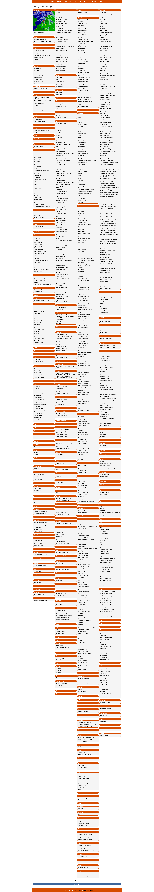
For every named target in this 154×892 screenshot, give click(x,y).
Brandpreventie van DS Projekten (107, 149)
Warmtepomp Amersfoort (83, 303)
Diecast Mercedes (60, 463)
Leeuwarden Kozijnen (82, 378)
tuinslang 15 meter (82, 133)
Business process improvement (84, 541)
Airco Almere (59, 685)
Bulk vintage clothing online (106, 593)
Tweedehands (37, 86)
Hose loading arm (82, 499)
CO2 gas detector (82, 552)
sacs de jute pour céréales (83, 557)
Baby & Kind (103, 429)
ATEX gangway (81, 480)
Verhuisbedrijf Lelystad (105, 104)
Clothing (102, 589)
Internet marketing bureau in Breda (85, 41)
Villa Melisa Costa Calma (39, 75)
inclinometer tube (37, 152)
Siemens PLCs (103, 691)
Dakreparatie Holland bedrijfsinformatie (108, 239)
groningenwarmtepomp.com (84, 314)
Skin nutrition (37, 324)
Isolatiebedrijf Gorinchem (105, 254)
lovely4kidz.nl (103, 434)
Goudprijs (58, 561)
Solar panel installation (83, 61)
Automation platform (60, 142)
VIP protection (37, 468)
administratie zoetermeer (105, 353)
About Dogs (102, 26)
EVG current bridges (82, 481)
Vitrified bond (59, 137)
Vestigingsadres (81, 88)
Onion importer (103, 644)
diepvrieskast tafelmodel (83, 711)
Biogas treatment (81, 588)
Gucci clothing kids (104, 305)
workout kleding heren (38, 375)
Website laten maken (82, 34)
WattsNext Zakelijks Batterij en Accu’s (108, 394)
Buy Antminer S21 (104, 329)
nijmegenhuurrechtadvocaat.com (63, 296)
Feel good (102, 37)
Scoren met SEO (81, 140)
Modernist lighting (60, 534)
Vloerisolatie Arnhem (104, 416)
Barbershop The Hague (39, 146)
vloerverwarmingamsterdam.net (84, 352)
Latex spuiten (59, 602)
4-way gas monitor (82, 669)
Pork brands (102, 641)
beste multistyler (37, 582)
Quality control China (82, 546)
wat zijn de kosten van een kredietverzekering (109, 537)
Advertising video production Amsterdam (42, 284)
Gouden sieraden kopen (83, 508)
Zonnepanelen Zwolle (82, 356)
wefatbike (80, 173)
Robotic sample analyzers (61, 224)
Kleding (35, 366)
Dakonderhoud (59, 440)
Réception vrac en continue (40, 154)
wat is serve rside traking (105, 506)
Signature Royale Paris (83, 128)
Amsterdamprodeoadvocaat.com (85, 834)
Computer (58, 656)
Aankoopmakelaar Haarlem (106, 547)
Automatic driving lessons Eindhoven (64, 17)
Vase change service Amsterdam (63, 484)
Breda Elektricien (59, 645)
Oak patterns (80, 267)
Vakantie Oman (59, 104)
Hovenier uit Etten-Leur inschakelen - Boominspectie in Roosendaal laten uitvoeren (65, 374)
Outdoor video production (39, 280)
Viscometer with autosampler (40, 212)
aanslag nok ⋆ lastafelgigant (84, 678)
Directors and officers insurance (85, 600)
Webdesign (80, 865)
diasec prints (36, 452)
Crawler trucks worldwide (39, 188)
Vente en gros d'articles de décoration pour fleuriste (65, 367)
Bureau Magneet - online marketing (107, 367)
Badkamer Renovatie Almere (106, 126)
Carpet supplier (59, 155)
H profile (36, 52)
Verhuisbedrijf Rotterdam (83, 287)
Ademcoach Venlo (38, 529)
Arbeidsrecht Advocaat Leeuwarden (107, 97)
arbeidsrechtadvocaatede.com (106, 142)
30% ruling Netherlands (61, 512)
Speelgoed (102, 433)
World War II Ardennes (61, 117)
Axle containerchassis (38, 262)
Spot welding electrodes (61, 209)
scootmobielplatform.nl (105, 476)
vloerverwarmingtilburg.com (62, 254)
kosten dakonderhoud (82, 227)
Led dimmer (80, 148)
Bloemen (58, 480)
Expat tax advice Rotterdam (62, 509)
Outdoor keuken (103, 35)
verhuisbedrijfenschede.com (84, 331)
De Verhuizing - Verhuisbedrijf (106, 569)
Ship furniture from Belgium (40, 255)
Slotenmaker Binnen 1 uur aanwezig (86, 260)
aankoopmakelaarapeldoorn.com (107, 140)
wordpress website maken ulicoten (85, 97)
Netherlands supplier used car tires (63, 35)
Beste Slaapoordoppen (105, 321)
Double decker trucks (104, 358)
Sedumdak (58, 490)
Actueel (57, 75)
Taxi (35, 48)
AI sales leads (81, 582)
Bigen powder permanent (83, 157)
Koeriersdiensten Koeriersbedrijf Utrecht (108, 400)
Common (80, 817)
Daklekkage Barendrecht (61, 434)
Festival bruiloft (103, 23)
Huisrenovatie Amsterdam (83, 289)
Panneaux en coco (60, 244)
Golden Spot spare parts (83, 489)
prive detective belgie (60, 171)
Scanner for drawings (82, 767)
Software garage (59, 28)
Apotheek (58, 496)
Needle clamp (81, 821)
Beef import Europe (104, 655)
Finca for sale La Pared (83, 741)
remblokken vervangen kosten (62, 45)
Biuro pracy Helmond (60, 204)
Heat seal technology (82, 825)
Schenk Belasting (104, 700)
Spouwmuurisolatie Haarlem (106, 108)
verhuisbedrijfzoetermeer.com (106, 389)
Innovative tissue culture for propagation (64, 173)
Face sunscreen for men (39, 342)
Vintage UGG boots (104, 598)
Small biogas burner (82, 533)
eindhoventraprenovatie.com (62, 292)
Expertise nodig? (103, 34)
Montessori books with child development (87, 160)
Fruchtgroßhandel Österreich (84, 447)
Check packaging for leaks (83, 823)
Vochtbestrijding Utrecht (83, 329)
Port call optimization (104, 48)
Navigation (36, 224)
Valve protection (37, 438)
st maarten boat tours (38, 79)
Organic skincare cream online (40, 121)
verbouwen (58, 600)
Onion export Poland (82, 427)
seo (57, 584)
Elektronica (80, 806)
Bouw (79, 744)
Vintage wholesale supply (105, 602)
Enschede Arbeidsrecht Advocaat (107, 101)
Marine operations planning (106, 46)
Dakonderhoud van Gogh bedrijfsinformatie (109, 245)
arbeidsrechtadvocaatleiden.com (63, 271)
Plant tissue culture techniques (40, 109)
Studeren (102, 336)
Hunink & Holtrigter (82, 222)
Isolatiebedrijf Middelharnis (84, 379)
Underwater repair (38, 417)
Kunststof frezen (81, 48)
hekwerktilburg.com (104, 113)
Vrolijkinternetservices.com (83, 99)
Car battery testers (82, 785)
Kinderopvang (59, 572)
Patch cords (58, 659)
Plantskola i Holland (82, 469)
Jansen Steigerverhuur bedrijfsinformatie (108, 241)
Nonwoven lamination (38, 386)
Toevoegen (58, 1)
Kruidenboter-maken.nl (83, 418)
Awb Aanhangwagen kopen (62, 149)
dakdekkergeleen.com (83, 396)
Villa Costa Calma (38, 540)
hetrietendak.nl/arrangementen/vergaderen (87, 456)
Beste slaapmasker (104, 79)
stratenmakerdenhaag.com (83, 323)
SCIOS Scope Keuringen (105, 396)
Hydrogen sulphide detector (84, 644)
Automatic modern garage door (84, 798)
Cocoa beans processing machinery (41, 190)
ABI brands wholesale (82, 432)
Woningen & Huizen (60, 681)
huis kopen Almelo (82, 240)
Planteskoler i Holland (83, 470)
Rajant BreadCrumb (38, 226)
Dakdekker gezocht (104, 454)
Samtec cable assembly (105, 360)
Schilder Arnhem (81, 347)
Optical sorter (37, 177)
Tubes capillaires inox (60, 193)
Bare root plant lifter (38, 168)
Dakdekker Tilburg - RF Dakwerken (63, 314)
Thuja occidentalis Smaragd (40, 107)
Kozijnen (58, 79)
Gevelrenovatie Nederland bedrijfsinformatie (109, 219)
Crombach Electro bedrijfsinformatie (107, 208)
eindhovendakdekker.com (83, 394)
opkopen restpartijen (82, 30)
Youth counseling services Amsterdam (64, 615)
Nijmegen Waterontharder (105, 391)
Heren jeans (102, 294)
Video (35, 275)
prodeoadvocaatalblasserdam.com (107, 250)
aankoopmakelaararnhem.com (106, 420)
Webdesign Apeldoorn (83, 867)
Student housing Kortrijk (39, 502)
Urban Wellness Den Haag (106, 14)
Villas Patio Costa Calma (39, 74)
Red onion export (81, 428)
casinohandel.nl (81, 693)
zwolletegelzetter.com (82, 390)
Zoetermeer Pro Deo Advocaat (106, 261)
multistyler (80, 812)
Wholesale (36, 509)
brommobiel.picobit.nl (104, 445)
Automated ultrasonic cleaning (40, 39)
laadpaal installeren (60, 37)
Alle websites (94, 1)
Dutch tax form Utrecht (61, 511)
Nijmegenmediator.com (105, 571)
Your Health (102, 28)
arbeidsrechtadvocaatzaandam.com (107, 285)
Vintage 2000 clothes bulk (105, 595)
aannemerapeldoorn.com (105, 580)
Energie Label (81, 871)
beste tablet (80, 808)
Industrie (58, 666)
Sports (57, 591)
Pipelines (58, 397)
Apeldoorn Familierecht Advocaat (107, 131)
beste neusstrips (103, 680)
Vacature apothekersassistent (106, 43)
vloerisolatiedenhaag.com (83, 338)
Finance (58, 507)
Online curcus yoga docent (105, 338)
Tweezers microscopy (60, 249)
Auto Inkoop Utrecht (104, 124)
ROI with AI (80, 573)
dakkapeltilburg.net (104, 385)
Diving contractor (59, 225)
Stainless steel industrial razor (84, 683)
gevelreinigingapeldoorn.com (84, 360)
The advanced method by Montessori (86, 189)
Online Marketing (38, 461)
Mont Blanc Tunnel (38, 238)
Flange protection (38, 436)
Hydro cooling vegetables (61, 415)
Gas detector (80, 613)
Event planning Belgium (83, 521)
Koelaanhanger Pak (60, 151)
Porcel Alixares (37, 72)
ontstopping (36, 563)
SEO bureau (36, 59)
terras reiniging (81, 269)
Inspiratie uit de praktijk (83, 876)
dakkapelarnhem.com (82, 307)
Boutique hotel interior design (62, 540)
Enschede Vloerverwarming (106, 111)
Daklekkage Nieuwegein (61, 334)
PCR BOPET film (59, 238)
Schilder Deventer (60, 649)
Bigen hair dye (81, 155)
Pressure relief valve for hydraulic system (65, 153)
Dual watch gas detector (83, 568)
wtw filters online (59, 474)
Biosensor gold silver (82, 662)
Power (101, 719)
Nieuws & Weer (59, 90)
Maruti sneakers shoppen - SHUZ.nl (107, 296)
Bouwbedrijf (80, 291)
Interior (57, 527)
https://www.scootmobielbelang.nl (107, 478)
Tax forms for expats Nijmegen (62, 514)
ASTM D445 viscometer (39, 217)
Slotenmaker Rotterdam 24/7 (84, 253)
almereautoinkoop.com (61, 262)
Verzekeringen (59, 97)
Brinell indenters (81, 746)
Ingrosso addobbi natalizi (39, 488)
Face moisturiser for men (39, 311)
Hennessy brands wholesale (84, 436)
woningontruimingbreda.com (84, 392)
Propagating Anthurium (39, 110)
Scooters (102, 459)
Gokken (80, 687)
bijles (57, 550)
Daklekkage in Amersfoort (61, 432)
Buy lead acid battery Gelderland (85, 783)
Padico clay (80, 168)
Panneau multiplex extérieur (62, 245)
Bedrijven (102, 525)
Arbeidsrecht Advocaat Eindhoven (107, 95)
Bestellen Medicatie (82, 162)
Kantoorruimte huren (82, 54)
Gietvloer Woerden (104, 573)
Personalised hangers (60, 355)
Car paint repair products (83, 778)
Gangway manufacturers (83, 498)
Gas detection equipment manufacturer (86, 539)
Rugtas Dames (81, 144)
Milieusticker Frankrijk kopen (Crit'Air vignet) (65, 46)
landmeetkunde (103, 373)
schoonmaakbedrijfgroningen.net (85, 309)
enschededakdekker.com (83, 311)
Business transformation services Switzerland (87, 526)
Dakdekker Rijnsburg (82, 273)
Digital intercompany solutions (84, 647)
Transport (36, 235)
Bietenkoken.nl (81, 416)
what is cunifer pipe (82, 151)
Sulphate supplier (38, 291)
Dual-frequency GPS (60, 242)
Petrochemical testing (38, 571)
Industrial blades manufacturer (84, 570)
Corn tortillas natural (82, 450)
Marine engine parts (38, 478)
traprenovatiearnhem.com (105, 122)
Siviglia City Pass (60, 85)
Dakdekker (58, 312)
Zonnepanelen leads (38, 463)
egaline (101, 542)
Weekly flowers (59, 482)
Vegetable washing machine (40, 179)
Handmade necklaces (60, 390)
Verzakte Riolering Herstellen (84, 732)
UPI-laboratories (103, 66)
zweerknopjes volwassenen (106, 314)
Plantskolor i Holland (82, 467)
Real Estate (80, 735)
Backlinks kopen (81, 74)
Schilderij (102, 728)
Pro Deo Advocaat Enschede (106, 560)
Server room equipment (61, 658)
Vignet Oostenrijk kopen (61, 41)
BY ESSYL (102, 301)
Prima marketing (103, 364)
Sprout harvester (37, 175)
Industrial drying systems (83, 617)
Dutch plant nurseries (82, 472)
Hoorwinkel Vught (82, 200)
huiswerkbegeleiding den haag (62, 552)
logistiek (36, 569)
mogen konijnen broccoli (83, 465)
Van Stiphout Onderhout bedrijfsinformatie (109, 228)
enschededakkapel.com (61, 265)
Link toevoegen (76, 880)
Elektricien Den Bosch (105, 374)
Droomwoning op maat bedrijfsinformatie (108, 227)
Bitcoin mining (103, 327)
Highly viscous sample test (83, 586)
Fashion (58, 353)
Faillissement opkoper (82, 23)
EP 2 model (58, 668)
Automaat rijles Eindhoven (61, 21)
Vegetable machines (60, 413)
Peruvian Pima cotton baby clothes (41, 300)
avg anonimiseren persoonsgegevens (64, 127)
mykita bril (102, 83)
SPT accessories (37, 193)
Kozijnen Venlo (103, 248)
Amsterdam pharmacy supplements (63, 498)
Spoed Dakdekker (60, 454)
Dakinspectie (81, 271)
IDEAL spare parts (60, 187)
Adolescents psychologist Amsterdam (42, 526)
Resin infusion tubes (82, 649)
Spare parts (36, 164)
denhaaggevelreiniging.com (106, 148)
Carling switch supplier (83, 544)
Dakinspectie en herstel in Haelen (63, 447)
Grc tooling (102, 371)
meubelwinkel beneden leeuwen (85, 255)
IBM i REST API (81, 667)
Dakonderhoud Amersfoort (105, 528)
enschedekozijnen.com (105, 110)
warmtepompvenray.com (83, 388)
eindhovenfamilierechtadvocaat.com (108, 558)
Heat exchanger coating (105, 492)
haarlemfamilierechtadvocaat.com (107, 102)
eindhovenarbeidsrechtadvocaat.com (86, 850)
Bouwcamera (81, 25)
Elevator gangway (82, 487)
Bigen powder (37, 306)
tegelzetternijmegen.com (83, 318)
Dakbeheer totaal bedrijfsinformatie (107, 86)
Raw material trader (38, 289)
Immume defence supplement (40, 317)
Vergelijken (102, 317)
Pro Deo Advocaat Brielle (83, 372)
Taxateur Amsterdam (82, 220)
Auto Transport (103, 576)
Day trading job (81, 562)
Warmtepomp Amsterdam (83, 296)
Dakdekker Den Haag (104, 378)
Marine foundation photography (40, 410)
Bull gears (36, 202)
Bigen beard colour (104, 677)
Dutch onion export (82, 445)
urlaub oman (36, 577)
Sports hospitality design (61, 593)
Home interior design (60, 529)
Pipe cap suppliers (38, 157)
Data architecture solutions (83, 606)
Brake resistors (103, 721)
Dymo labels (80, 36)
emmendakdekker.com (105, 166)
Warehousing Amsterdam (61, 191)
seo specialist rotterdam (61, 588)
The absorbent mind (60, 164)
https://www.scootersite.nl (105, 463)
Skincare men (37, 313)
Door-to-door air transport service (41, 260)
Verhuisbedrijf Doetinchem (105, 387)
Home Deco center (60, 81)
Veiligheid (36, 434)
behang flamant (81, 229)
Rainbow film (59, 169)
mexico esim (36, 70)
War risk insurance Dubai (83, 537)
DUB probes (58, 130)
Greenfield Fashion (104, 299)
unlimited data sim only (83, 12)
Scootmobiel (103, 472)
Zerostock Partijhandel (83, 19)
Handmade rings (59, 388)
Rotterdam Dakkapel (104, 553)
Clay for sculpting (81, 164)
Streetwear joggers (60, 595)
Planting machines (38, 166)
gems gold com (81, 510)
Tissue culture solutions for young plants (64, 177)
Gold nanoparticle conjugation (84, 653)
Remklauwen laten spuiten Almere (63, 32)
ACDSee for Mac (81, 184)
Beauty (35, 304)
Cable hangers (81, 75)
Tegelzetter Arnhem (104, 115)
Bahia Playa (36, 542)
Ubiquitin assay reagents (61, 206)
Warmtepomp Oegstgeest (83, 387)
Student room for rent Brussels (40, 501)
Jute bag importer (81, 550)
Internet (102, 504)
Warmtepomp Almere (104, 119)
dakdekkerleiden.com (60, 350)
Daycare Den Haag (60, 300)
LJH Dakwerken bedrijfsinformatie (107, 221)
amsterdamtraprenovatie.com (62, 274)
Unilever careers (81, 635)
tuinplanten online (104, 157)
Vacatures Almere (82, 59)
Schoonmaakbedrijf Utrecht (84, 350)
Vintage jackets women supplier (107, 606)
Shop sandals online (104, 675)
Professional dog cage (39, 361)
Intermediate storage (38, 155)
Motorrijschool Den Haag (61, 23)
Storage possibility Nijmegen (62, 198)
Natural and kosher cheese (106, 637)
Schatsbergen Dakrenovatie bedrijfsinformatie (110, 168)
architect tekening (104, 405)
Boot (101, 52)
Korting (35, 92)
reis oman (102, 63)
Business (80, 519)
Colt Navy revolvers (60, 207)
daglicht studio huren (38, 446)
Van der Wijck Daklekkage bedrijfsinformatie (109, 243)
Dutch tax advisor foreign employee (41, 141)
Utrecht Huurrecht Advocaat (106, 549)
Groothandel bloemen (38, 492)
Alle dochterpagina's (84, 1)
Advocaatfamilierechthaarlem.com (107, 75)
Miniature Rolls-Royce (83, 789)
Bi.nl (79, 95)
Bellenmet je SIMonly (82, 14)
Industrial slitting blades (83, 682)
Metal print (80, 769)
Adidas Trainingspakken (105, 668)
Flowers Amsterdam (82, 856)
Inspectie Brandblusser (83, 79)
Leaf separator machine (39, 197)
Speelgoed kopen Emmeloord (84, 193)
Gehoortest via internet (105, 61)
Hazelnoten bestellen (82, 124)
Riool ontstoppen (82, 729)
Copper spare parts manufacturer (63, 184)
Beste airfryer (81, 211)
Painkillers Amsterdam (61, 610)
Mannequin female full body (62, 357)
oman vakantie (103, 64)
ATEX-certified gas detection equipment (64, 197)
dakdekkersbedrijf (104, 706)
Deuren (79, 796)
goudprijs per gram (60, 563)
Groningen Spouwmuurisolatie (84, 316)
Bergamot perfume (104, 697)
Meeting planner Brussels (83, 523)
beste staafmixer (103, 715)
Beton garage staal (82, 235)
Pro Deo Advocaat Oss (105, 117)
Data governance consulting (84, 602)
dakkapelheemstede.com (105, 578)
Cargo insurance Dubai (83, 528)
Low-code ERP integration (83, 72)
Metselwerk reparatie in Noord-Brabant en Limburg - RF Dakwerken (65, 317)
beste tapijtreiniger (104, 55)
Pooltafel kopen (81, 139)
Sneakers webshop (82, 142)
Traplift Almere (59, 273)
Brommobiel (102, 443)
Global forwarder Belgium (39, 264)
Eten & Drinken (81, 414)
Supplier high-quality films (83, 591)
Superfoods (80, 117)
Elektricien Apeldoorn (104, 146)
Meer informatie (103, 92)
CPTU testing (37, 186)
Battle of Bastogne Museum (62, 115)
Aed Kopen (102, 540)
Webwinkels (80, 113)
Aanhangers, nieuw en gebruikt (40, 88)
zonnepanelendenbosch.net (106, 380)
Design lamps (59, 536)
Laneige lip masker (38, 531)
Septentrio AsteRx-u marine (40, 228)
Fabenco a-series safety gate (84, 77)
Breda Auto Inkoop (60, 48)
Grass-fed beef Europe (83, 441)
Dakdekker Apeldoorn (104, 414)
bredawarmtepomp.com (83, 106)
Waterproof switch (104, 362)
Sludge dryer (81, 559)
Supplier (36, 287)
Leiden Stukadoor (82, 345)
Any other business (104, 355)
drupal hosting (81, 92)
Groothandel (37, 486)
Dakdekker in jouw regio (61, 431)
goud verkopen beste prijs (105, 546)
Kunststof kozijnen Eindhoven (40, 560)
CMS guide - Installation (83, 103)
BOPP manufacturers (82, 595)
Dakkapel (102, 440)
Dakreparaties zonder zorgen (106, 487)
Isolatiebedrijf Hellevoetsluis (106, 259)
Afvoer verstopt (81, 251)
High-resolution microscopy (62, 247)
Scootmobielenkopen (104, 474)
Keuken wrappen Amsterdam (84, 238)
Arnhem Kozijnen (81, 285)
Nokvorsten (58, 321)
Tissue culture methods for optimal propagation (41, 98)
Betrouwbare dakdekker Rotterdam (85, 726)
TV (56, 694)
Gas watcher (80, 615)
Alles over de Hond (104, 30)
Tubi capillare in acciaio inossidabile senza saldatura (65, 134)
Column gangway (82, 478)
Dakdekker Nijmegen (60, 319)
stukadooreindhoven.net (83, 334)
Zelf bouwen (80, 244)
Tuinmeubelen (59, 77)
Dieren (35, 357)
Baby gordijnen (81, 122)
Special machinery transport (40, 251)
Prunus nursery (37, 105)
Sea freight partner (38, 247)
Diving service (81, 496)
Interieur (58, 467)
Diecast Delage (81, 787)
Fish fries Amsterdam (82, 421)
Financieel (36, 138)
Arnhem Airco (103, 555)
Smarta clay (80, 178)
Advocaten (80, 843)
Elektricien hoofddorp (82, 278)
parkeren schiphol (104, 81)
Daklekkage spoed (82, 262)
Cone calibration (37, 161)
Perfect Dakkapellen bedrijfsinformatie (108, 183)
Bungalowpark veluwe (39, 68)
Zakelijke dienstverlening (105, 351)
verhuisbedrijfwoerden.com (84, 322)
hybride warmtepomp (60, 139)
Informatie (102, 10)
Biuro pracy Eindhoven (61, 195)
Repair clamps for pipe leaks (62, 399)
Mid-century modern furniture (62, 469)
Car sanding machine (82, 780)
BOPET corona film (60, 233)
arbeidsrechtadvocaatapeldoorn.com (64, 260)
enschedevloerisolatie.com (84, 398)
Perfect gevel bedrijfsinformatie (106, 159)
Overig (35, 384)
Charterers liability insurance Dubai (85, 597)
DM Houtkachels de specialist (40, 554)
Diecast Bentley (81, 776)
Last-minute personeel (83, 86)
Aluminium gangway (82, 485)
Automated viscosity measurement (41, 170)
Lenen (79, 110)
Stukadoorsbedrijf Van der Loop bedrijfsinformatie (107, 214)
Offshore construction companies (63, 144)
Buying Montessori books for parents (86, 159)
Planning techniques (38, 406)
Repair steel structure (82, 656)
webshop (102, 666)
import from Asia (81, 542)
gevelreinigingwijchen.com (83, 370)
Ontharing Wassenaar (60, 558)
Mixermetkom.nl (81, 208)
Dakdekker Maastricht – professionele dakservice (64, 444)
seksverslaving (59, 285)
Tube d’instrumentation (61, 222)
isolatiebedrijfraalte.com (83, 383)
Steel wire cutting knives (83, 492)
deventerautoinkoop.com (61, 50)
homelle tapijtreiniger (82, 197)
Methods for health (38, 390)
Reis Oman (102, 77)
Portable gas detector (60, 202)
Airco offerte (80, 37)
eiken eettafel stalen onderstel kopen (42, 55)
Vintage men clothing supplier (106, 604)
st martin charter (103, 72)
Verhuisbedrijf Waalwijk (105, 99)
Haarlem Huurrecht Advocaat (106, 137)
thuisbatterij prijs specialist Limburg (107, 345)
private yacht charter (38, 81)
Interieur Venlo (81, 275)
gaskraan (80, 226)
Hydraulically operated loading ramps (42, 206)
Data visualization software (84, 571)
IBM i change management (84, 638)
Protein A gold (59, 227)
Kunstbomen (80, 126)
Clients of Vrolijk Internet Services (85, 101)
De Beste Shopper (104, 319)
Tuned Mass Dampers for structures (63, 157)
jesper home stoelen (82, 215)
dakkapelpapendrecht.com (105, 409)
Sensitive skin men (38, 320)
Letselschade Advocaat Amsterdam (107, 139)
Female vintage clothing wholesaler (107, 591)
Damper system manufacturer (62, 159)
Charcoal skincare (38, 309)
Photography (37, 586)
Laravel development (104, 369)
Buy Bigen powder (104, 673)
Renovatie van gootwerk (61, 344)
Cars (79, 772)
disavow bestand (103, 510)
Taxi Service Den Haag (39, 50)
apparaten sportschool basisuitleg (107, 514)
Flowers (80, 854)
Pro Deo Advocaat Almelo (105, 93)
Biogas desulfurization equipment (85, 532)
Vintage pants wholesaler (105, 600)
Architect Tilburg (81, 376)
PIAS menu (80, 590)
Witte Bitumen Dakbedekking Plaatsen (86, 717)
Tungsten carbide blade (83, 575)
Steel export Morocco (38, 242)
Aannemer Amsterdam (83, 300)
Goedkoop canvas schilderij (106, 730)
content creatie (103, 365)
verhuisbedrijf (81, 294)
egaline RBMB (59, 604)
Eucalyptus (80, 180)
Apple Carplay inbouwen (61, 19)
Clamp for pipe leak (60, 404)
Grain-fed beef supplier (83, 443)
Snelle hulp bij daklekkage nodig (63, 448)
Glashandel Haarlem (82, 361)
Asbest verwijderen (38, 592)
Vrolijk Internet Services (88, 890)
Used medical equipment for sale (41, 522)
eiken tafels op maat (38, 54)
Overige (58, 121)
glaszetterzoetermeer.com (61, 294)
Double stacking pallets (83, 665)
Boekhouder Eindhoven (83, 336)
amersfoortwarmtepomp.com (84, 399)
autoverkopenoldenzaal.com (62, 63)
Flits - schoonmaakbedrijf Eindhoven (108, 151)
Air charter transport (38, 271)
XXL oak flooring (59, 629)
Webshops (36, 580)
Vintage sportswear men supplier (107, 607)
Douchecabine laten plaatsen (84, 754)
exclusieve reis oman (60, 108)
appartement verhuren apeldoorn (85, 224)
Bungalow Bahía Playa (39, 543)
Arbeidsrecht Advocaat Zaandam (107, 418)
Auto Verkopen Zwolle (61, 52)
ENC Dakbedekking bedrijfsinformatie (108, 178)
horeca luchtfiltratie (104, 538)
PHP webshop (81, 21)
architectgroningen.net (105, 133)
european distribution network (40, 237)
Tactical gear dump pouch (39, 377)
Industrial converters (104, 688)
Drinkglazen (80, 276)
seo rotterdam (59, 586)
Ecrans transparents (60, 140)
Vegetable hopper (38, 181)
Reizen (57, 101)
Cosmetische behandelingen (62, 556)
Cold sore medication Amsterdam (63, 500)
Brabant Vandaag (60, 94)
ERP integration (81, 70)
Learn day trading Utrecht (83, 566)
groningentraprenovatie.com (84, 327)
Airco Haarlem (81, 282)
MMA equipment (103, 308)
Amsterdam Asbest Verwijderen (106, 257)
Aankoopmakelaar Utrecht (83, 280)
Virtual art (36, 454)
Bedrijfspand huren (82, 57)
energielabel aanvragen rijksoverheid (86, 875)
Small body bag (59, 186)
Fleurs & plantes (59, 364)
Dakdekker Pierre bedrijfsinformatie (107, 173)
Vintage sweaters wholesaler (106, 597)
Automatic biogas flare (83, 579)
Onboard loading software (83, 580)
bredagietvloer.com (104, 265)
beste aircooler (103, 68)
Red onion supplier (82, 425)
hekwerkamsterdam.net (61, 263)
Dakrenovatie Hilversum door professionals (109, 456)
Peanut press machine (39, 192)
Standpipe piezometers (39, 204)
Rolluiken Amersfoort (82, 358)
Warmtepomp (59, 675)
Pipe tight (58, 402)
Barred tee (36, 184)
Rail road (36, 240)
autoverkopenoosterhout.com (62, 57)
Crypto (101, 325)
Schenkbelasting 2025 (105, 702)
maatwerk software (82, 32)
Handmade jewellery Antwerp (62, 386)
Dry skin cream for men (39, 327)
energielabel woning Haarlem (84, 873)
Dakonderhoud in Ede (60, 442)
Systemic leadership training (84, 65)
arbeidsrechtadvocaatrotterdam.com (107, 575)
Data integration (81, 561)
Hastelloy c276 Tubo (60, 132)
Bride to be (102, 310)
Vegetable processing (61, 411)
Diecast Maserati (81, 774)
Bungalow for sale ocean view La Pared (86, 737)
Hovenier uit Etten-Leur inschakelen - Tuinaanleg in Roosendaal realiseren (64, 377)
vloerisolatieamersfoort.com (106, 393)
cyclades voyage (59, 103)
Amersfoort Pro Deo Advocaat (84, 845)
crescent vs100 (59, 166)
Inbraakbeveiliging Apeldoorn (62, 647)
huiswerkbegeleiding (60, 567)
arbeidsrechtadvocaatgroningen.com (108, 128)
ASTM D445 (36, 214)
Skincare (36, 117)
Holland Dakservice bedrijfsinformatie (108, 223)
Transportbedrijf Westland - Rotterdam (108, 398)
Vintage (35, 128)
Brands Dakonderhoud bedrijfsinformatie (108, 181)
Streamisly (102, 436)
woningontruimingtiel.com (83, 367)
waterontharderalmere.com (106, 556)
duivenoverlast (81, 213)
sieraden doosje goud (82, 512)
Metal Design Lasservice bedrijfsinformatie (109, 234)
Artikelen (75, 1)
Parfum (57, 578)
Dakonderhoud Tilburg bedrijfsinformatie (108, 206)
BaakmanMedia (78, 890)
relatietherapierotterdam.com (62, 256)
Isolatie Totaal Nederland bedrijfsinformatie (109, 180)
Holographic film (59, 168)
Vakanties (80, 860)
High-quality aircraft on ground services (42, 269)
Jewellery (58, 384)
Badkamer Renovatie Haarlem (84, 302)
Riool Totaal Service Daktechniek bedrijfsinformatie (107, 175)
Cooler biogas (81, 664)
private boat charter (38, 77)
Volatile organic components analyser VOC (43, 419)
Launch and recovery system (40, 393)
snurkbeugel (102, 70)
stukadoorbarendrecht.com (105, 252)
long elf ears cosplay (82, 171)
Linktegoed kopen (67, 1)
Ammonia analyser (38, 421)
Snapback (102, 303)
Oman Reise (80, 862)
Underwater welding (60, 148)
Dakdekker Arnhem (60, 456)
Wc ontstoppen (81, 237)
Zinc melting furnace (82, 584)
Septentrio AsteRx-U (82, 608)
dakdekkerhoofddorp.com (61, 287)
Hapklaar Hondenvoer (83, 419)
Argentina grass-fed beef (105, 646)
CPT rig (35, 163)
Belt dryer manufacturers (83, 618)
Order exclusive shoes (105, 671)
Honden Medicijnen (38, 359)
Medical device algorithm (83, 651)
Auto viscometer (37, 215)
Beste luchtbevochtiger (105, 73)
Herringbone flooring (82, 264)
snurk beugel (103, 678)
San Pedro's (102, 650)
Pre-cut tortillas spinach (83, 439)
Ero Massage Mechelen (105, 17)
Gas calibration (59, 215)
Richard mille (81, 135)
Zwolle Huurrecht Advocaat (106, 382)
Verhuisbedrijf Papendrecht (84, 365)
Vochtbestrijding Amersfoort (62, 683)
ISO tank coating (103, 494)
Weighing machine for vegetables (63, 417)
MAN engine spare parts (39, 474)
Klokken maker (103, 16)
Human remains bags (60, 180)
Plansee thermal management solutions (86, 626)
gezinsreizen (59, 282)
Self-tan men (36, 331)
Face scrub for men (38, 318)
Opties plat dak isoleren (61, 329)
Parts (35, 472)
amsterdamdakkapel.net (83, 354)
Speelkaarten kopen (82, 169)
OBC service (36, 257)
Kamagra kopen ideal (82, 119)
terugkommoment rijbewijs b (62, 39)
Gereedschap (81, 676)
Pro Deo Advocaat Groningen (106, 567)
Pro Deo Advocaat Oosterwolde (107, 247)
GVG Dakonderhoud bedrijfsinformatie (108, 171)
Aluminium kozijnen (104, 533)
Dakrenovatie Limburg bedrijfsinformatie (108, 238)
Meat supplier (103, 648)
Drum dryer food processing (84, 555)
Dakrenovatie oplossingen (105, 708)
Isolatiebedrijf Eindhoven (83, 332)
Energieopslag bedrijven (83, 90)
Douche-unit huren (82, 752)
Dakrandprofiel (59, 493)
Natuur (79, 463)
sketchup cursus (81, 68)
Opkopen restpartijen (82, 28)
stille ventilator (103, 84)
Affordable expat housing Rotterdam (85, 265)
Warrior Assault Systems (39, 374)
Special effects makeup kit (105, 693)
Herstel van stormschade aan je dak (63, 338)
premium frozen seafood (83, 434)
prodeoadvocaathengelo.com (106, 277)
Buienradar (36, 10)
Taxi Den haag (59, 26)
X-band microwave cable (61, 213)
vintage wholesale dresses (39, 132)
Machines (36, 150)
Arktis (35, 368)
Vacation (36, 538)
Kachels (36, 552)
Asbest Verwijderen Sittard (39, 594)
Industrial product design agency (85, 524)
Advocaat (80, 832)
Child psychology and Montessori (63, 160)
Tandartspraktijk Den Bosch (106, 41)
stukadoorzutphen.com (61, 289)
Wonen (79, 206)
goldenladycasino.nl (82, 691)
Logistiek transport (82, 45)
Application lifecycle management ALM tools (87, 628)
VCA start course (81, 63)
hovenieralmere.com (104, 135)
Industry (102, 490)
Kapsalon (36, 144)
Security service (37, 466)
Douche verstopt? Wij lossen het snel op (42, 565)
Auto (57, 10)
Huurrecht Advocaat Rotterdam (84, 836)
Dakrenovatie (81, 720)
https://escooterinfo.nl (104, 467)
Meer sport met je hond (61, 92)
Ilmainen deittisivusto (60, 175)
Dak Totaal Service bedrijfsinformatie (108, 236)
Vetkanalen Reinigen (82, 85)
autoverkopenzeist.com (61, 66)
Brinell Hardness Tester (105, 535)
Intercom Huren (59, 309)
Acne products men (38, 322)
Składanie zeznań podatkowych (85, 655)
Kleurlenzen (80, 131)
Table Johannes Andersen (83, 166)
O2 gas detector (81, 640)
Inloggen (101, 1)
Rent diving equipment (39, 401)
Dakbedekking (103, 485)
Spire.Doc (80, 182)
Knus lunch (80, 454)
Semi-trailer (36, 258)
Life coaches (58, 128)
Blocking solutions (60, 236)
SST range (58, 216)
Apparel (35, 298)
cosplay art (80, 175)
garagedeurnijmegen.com (83, 381)
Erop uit (58, 112)
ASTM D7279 (81, 577)
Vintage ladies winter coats (106, 613)
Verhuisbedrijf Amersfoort (83, 341)
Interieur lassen (59, 521)
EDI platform (80, 593)
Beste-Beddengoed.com (39, 32)
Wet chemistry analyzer (39, 399)
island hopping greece (61, 106)
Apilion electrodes (82, 490)
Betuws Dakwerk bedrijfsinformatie (107, 230)
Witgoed (80, 709)
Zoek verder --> (59, 83)
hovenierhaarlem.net (82, 340)
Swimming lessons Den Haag (62, 301)
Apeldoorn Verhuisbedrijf (83, 284)
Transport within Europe (39, 253)
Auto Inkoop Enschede (61, 54)
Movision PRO (37, 282)
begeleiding (80, 293)
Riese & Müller (59, 476)
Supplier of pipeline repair (83, 820)
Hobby (57, 461)
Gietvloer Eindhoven (82, 298)
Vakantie (36, 66)
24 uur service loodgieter (83, 249)
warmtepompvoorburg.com (83, 401)
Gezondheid (36, 520)
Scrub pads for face (38, 326)
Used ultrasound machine (39, 524)
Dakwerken (58, 452)
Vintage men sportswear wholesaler (107, 616)
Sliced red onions (104, 633)
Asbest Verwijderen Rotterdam (62, 267)
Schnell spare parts (82, 483)
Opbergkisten (103, 21)
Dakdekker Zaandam (104, 564)
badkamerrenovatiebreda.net (62, 258)
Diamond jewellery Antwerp (62, 393)
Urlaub (35, 574)
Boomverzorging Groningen (106, 383)
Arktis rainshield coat (38, 370)
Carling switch (59, 189)
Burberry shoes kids (104, 306)
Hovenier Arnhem (104, 551)
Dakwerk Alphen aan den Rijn (84, 722)
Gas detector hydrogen (83, 553)
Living (57, 627)
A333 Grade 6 (37, 159)
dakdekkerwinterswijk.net (61, 348)
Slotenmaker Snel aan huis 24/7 (85, 258)
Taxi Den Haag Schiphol (39, 63)
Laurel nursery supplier (39, 103)
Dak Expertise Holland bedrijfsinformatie (108, 232)
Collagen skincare (38, 119)
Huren (57, 305)
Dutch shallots (103, 632)
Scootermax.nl (103, 461)
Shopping (102, 733)
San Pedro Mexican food (83, 448)
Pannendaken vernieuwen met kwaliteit (64, 340)
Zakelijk (80, 17)
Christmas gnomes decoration (40, 511)
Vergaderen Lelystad (82, 27)
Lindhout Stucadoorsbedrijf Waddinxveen (109, 402)
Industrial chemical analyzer (40, 404)
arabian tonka (59, 580)
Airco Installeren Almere (105, 531)
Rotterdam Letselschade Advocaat (63, 253)
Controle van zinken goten (61, 458)
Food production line (38, 195)
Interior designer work (60, 530)
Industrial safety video (38, 402)
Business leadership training (84, 66)
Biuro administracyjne (82, 599)
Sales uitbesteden (82, 50)
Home (52, 1)
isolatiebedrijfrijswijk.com (83, 104)
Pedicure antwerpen (104, 312)
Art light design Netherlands (84, 611)
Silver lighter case (104, 686)
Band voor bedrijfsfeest (61, 307)
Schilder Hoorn (59, 687)
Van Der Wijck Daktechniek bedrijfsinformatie (109, 169)
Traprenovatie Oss (104, 411)
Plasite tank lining (104, 498)
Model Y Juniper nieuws (105, 516)
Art (78, 763)
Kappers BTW (103, 12)
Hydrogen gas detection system (84, 564)
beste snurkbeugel (104, 59)
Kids (101, 519)
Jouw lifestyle (81, 246)
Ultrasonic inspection (82, 642)
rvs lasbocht (58, 16)
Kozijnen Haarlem (82, 305)
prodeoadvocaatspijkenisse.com (107, 566)
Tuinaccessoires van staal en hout (63, 523)
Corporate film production (39, 277)
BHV (101, 340)
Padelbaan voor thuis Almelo (84, 47)
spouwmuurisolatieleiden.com (84, 385)
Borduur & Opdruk (38, 372)
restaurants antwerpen (83, 452)
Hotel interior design (60, 538)
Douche (80, 750)
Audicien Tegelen (104, 88)
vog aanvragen (59, 574)
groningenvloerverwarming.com (107, 130)
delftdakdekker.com (82, 408)
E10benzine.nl (59, 12)
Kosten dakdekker (82, 231)
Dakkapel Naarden (82, 369)
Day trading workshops (105, 356)
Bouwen (58, 643)
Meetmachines (37, 210)
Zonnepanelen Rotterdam (61, 677)
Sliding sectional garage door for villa (86, 501)
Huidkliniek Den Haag (105, 39)
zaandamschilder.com (82, 325)
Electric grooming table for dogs (41, 363)
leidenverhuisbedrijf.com (105, 562)
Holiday (79, 703)
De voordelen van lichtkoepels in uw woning (87, 724)
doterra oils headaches (83, 153)
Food (101, 630)
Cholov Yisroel (103, 635)
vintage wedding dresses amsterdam (42, 130)
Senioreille (58, 178)
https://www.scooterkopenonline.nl (107, 468)
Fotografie (36, 444)
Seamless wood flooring (61, 633)
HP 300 (79, 115)
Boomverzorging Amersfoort (84, 320)
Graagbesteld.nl (81, 146)
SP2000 (58, 146)
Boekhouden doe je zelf (83, 39)
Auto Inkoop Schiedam (61, 64)
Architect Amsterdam (104, 256)
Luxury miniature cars (82, 782)
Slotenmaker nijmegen (61, 25)
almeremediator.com (60, 291)
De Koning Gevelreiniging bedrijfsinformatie (109, 162)
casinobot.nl (80, 689)
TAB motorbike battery (60, 43)
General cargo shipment (39, 249)
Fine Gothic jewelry (104, 684)
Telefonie (80, 10)
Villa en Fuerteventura (38, 545)
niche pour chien (103, 50)
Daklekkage (58, 427)
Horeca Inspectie (81, 83)
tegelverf (102, 508)
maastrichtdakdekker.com (105, 144)
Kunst (35, 450)
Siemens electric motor (83, 187)
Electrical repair (37, 172)
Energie (102, 343)
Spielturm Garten (37, 34)
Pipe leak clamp (59, 401)
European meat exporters (105, 653)
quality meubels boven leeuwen (85, 256)
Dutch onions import (104, 659)
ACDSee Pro (103, 695)
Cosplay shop (81, 186)
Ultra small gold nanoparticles (62, 251)
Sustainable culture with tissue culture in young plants (42, 101)
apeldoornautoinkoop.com (61, 61)
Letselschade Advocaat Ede (84, 837)
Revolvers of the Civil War (61, 200)
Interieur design (81, 242)
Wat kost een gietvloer (82, 218)
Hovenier (58, 371)
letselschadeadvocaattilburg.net (85, 848)
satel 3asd (58, 162)
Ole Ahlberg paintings (82, 765)
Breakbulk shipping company (40, 266)
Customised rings (60, 391)
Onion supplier (81, 430)
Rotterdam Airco (103, 106)
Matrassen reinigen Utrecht (84, 233)
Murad (79, 137)
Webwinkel (58, 472)
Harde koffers (81, 149)
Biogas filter (80, 658)
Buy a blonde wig (81, 195)
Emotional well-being (38, 413)
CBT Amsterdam (37, 527)
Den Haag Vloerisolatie (61, 276)
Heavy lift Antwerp (38, 244)
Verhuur (36, 499)
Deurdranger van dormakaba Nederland (86, 56)
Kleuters (36, 598)
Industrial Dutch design (83, 530)
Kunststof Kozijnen (38, 558)
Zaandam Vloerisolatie (83, 349)
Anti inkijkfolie (103, 19)
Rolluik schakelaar (82, 121)
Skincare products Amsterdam (62, 612)
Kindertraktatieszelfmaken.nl (106, 431)
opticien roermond (104, 735)
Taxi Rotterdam (37, 61)
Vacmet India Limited (82, 660)
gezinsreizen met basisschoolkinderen (42, 83)
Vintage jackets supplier (105, 615)
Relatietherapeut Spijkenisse (106, 32)
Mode (101, 292)
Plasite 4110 (102, 496)
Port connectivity (81, 604)
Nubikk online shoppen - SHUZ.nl (107, 297)
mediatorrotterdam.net (60, 269)
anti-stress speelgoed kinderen (40, 600)
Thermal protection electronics (84, 620)
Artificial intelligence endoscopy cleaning (42, 41)
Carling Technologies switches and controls (87, 548)
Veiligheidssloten (103, 153)
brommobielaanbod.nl (104, 447)
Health (35, 37)
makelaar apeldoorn (38, 57)
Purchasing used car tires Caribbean (64, 30)
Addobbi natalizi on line (39, 490)
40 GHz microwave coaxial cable (63, 220)
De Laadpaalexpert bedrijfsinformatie (108, 225)
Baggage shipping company (40, 246)
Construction (81, 476)
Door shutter (80, 800)
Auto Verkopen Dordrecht (61, 59)
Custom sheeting (37, 388)
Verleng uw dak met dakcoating (62, 429)
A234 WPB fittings (38, 183)
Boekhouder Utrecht (104, 529)
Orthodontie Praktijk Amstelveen (63, 125)
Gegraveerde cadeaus (105, 90)
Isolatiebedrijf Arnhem (104, 376)
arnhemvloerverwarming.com (106, 263)
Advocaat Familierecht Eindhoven (85, 847)
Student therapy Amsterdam (62, 613)
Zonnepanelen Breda (60, 283)
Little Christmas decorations (40, 513)
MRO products (103, 669)
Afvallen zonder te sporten (105, 25)
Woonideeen (81, 757)
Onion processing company (84, 423)
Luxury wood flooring (60, 631)
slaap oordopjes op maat (105, 57)
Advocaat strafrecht (60, 86)
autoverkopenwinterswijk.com (106, 407)
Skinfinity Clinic (103, 45)
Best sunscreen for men (39, 315)
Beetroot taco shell (82, 438)
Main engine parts (38, 476)
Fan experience (59, 597)
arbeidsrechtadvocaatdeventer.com (107, 121)
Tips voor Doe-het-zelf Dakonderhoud (64, 336)
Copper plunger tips (82, 494)
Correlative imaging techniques (62, 278)
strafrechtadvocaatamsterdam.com (85, 839)
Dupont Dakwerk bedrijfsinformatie (107, 164)
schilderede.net (81, 312)
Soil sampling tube (38, 173)
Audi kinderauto (81, 130)
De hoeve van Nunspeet (61, 114)
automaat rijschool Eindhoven (62, 14)
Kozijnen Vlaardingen (82, 374)
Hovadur (58, 211)
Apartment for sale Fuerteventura (85, 739)
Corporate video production (40, 278)
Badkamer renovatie (82, 217)
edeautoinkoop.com (60, 55)
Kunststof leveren (81, 43)
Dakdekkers (80, 715)
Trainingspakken (81, 198)
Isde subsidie (81, 247)
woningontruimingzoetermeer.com (107, 412)
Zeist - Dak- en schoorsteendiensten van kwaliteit (64, 342)
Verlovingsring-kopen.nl (61, 123)
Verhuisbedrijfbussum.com (83, 363)
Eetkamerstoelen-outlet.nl (83, 209)
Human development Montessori (85, 191)
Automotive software (60, 34)
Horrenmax (80, 202)
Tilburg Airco (103, 403)
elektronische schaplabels (83, 94)
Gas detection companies (83, 535)
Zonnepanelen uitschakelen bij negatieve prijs (110, 512)
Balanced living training (39, 395)
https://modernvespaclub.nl (106, 465)
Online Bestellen (103, 713)
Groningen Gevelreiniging (83, 343)
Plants (35, 95)
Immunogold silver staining (84, 646)
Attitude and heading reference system (64, 240)
